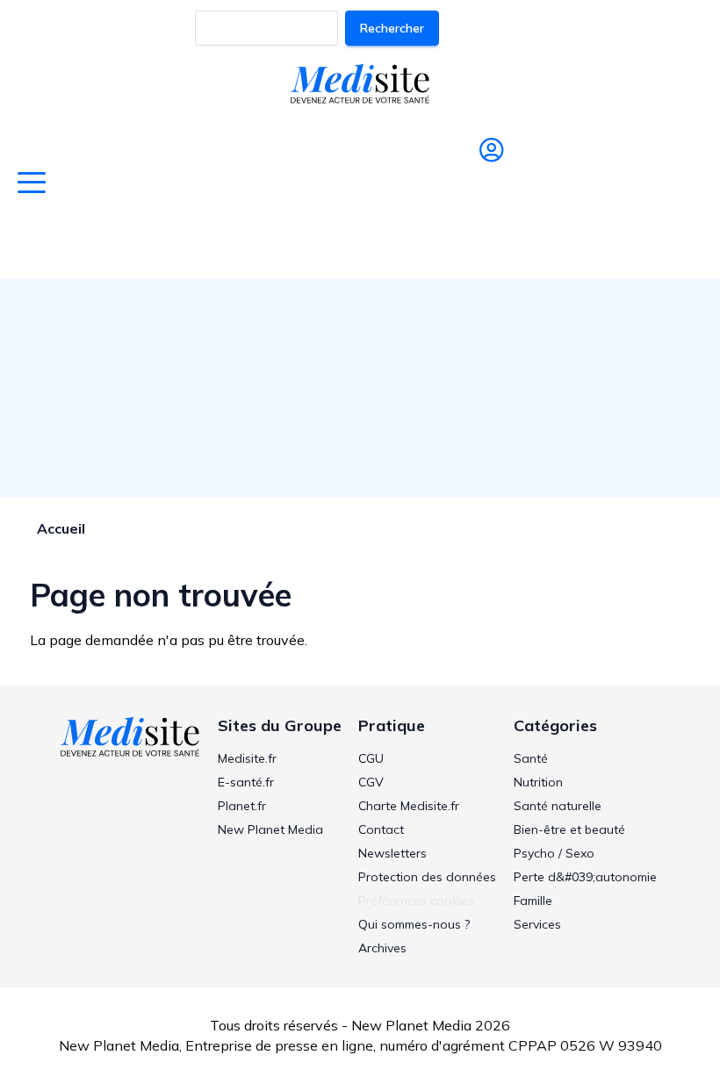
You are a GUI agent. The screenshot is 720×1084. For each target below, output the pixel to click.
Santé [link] (531, 758)
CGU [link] (371, 758)
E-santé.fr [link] (246, 782)
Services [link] (537, 924)
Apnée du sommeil (470, 244)
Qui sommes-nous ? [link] (414, 924)
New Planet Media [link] (270, 829)
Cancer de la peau (312, 244)
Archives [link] (382, 948)
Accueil (61, 528)
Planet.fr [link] (242, 806)
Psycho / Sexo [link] (554, 853)
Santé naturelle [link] (557, 806)
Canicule (193, 244)
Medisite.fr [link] (247, 758)
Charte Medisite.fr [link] (408, 806)
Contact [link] (381, 829)
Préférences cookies (416, 900)
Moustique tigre (618, 244)
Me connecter (484, 186)
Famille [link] (533, 900)
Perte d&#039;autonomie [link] (585, 877)
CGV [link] (371, 782)
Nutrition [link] (538, 782)
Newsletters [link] (392, 853)
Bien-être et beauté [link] (569, 829)
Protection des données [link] (427, 877)
